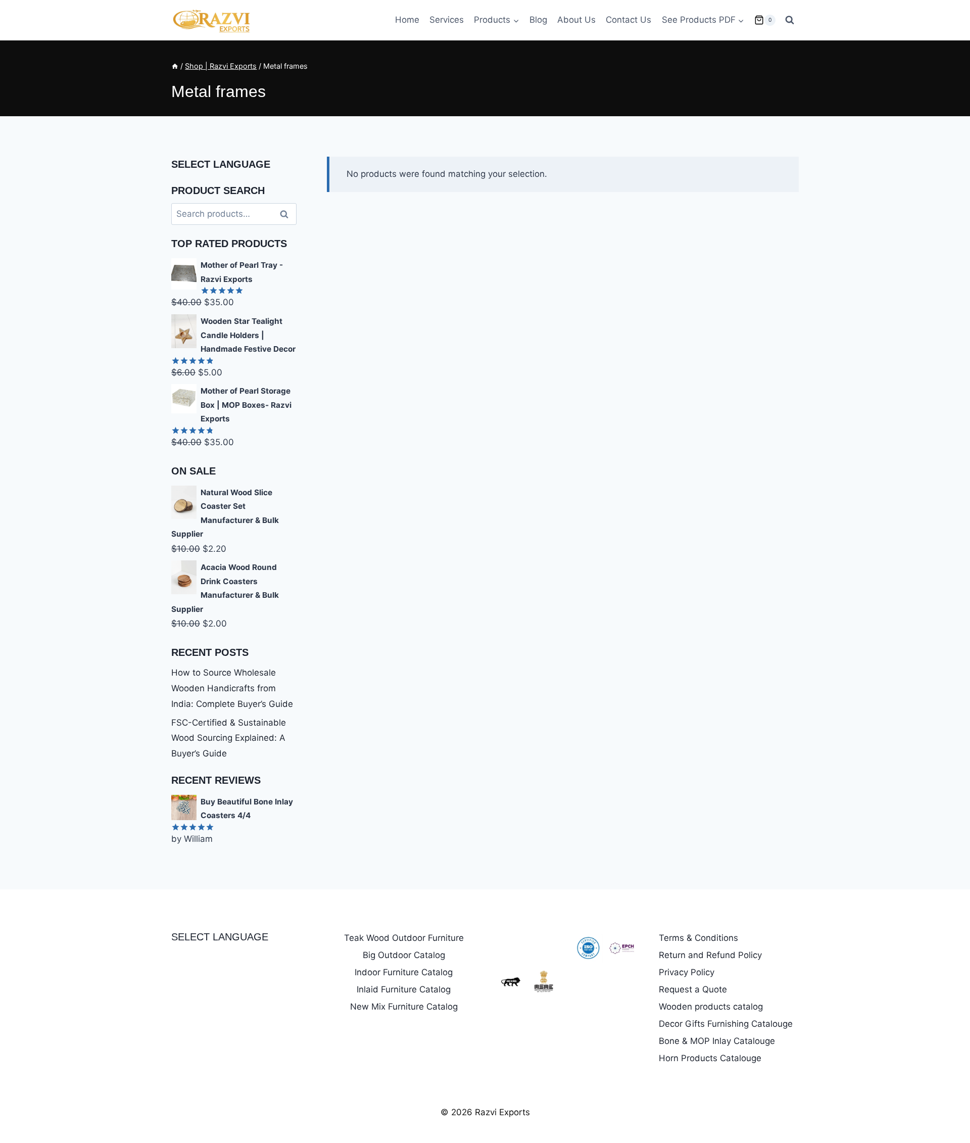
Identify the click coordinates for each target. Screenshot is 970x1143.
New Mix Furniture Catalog (404, 1007)
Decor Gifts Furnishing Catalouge (726, 1024)
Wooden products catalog (711, 1007)
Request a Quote (693, 989)
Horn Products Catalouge (710, 1058)
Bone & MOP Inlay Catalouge (717, 1041)
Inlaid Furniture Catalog (404, 989)
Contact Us (628, 20)
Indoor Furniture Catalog (404, 972)
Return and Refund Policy (710, 955)
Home (407, 20)
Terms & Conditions (698, 938)
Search (287, 214)
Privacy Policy (686, 972)
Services (446, 20)
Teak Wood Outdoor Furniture (404, 938)
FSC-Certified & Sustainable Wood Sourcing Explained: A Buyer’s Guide (228, 738)
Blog (538, 20)
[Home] (174, 66)
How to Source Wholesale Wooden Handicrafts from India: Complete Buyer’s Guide (232, 688)
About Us (576, 20)
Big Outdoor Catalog (404, 955)
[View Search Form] (790, 20)
